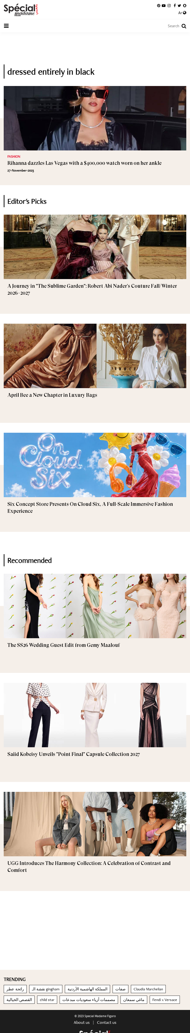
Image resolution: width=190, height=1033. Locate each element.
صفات (120, 989)
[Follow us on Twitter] (179, 6)
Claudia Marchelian (148, 989)
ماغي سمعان (133, 999)
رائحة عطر (15, 989)
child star (47, 999)
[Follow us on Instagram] (169, 6)
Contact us (106, 1022)
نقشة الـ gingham (46, 989)
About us (82, 1022)
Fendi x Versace (164, 999)
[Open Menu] (6, 26)
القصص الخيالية (19, 999)
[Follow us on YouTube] (164, 6)
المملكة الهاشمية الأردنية (87, 989)
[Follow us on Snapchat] (184, 6)
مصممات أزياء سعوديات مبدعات (88, 999)
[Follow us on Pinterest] (158, 6)
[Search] (181, 26)
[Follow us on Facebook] (175, 6)
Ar (180, 12)
